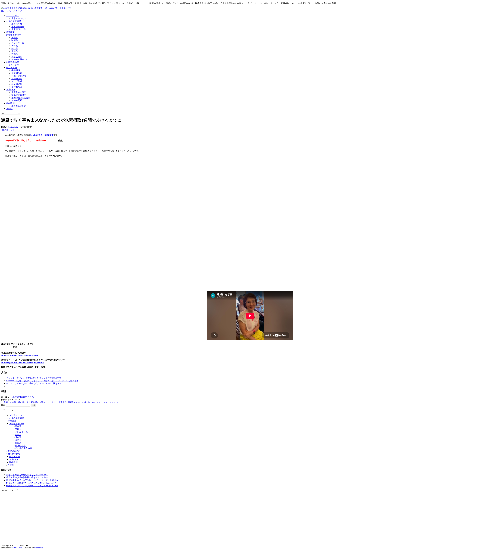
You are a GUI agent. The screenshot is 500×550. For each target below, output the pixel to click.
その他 (9, 109)
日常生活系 (16, 57)
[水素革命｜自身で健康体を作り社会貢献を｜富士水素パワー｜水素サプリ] (36, 8)
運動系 (14, 54)
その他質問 (16, 100)
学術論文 (10, 32)
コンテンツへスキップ (11, 11)
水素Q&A (10, 89)
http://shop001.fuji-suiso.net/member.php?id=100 (22, 362)
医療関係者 (16, 73)
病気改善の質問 (18, 95)
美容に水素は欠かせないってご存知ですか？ (27, 475)
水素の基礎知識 (13, 21)
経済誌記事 (16, 84)
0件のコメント (8, 130)
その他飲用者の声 (19, 59)
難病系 (14, 37)
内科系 (14, 46)
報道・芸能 (11, 68)
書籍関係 (15, 70)
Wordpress (38, 548)
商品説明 (10, 103)
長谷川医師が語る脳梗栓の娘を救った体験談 (27, 477)
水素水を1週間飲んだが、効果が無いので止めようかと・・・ (88, 402)
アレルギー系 (17, 43)
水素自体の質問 (18, 92)
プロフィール (12, 16)
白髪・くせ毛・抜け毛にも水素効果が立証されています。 (29, 402)
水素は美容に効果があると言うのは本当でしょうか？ (31, 483)
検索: (3, 405)
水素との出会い (18, 18)
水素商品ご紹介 (18, 106)
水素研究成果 (17, 27)
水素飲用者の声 (13, 35)
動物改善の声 (12, 62)
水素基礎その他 (18, 29)
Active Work (17, 548)
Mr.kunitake (13, 127)
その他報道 (16, 87)
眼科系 (14, 51)
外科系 (14, 48)
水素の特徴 (16, 24)
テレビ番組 (16, 81)
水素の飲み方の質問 (20, 98)
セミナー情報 (12, 65)
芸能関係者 (16, 78)
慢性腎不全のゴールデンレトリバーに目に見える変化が (32, 480)
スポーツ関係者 (18, 76)
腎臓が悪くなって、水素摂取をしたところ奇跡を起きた (32, 486)
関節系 (14, 40)
